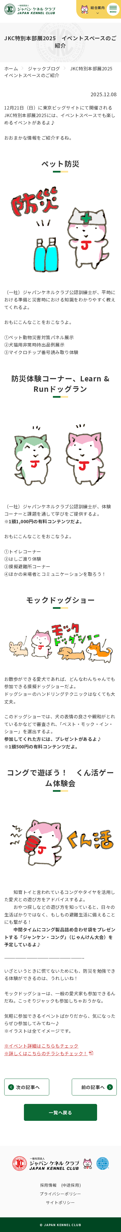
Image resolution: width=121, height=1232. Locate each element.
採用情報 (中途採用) (60, 1185)
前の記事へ (93, 1087)
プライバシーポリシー (60, 1194)
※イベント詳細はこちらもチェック (41, 1045)
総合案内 (98, 7)
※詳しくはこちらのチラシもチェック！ (46, 1053)
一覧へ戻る (60, 1112)
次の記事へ (28, 1087)
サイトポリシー (60, 1202)
